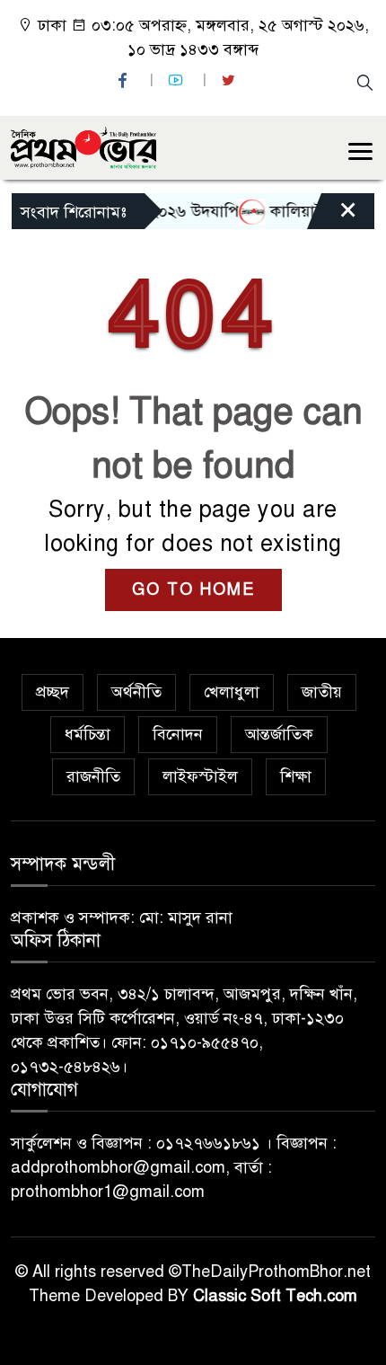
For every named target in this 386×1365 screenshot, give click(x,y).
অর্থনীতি (136, 692)
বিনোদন (178, 734)
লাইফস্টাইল (200, 776)
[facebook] (125, 80)
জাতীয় (322, 692)
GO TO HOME (193, 589)
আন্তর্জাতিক (279, 734)
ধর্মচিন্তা (87, 734)
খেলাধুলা (231, 692)
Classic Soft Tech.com (275, 1296)
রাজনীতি (93, 776)
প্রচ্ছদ (52, 692)
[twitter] (230, 80)
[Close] (332, 216)
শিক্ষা (295, 776)
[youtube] (178, 80)
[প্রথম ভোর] (83, 146)
